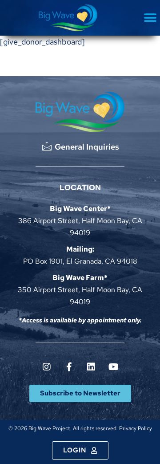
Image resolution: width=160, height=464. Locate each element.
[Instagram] (47, 367)
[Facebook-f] (69, 367)
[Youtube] (113, 367)
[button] (150, 18)
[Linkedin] (91, 367)
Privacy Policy (135, 428)
